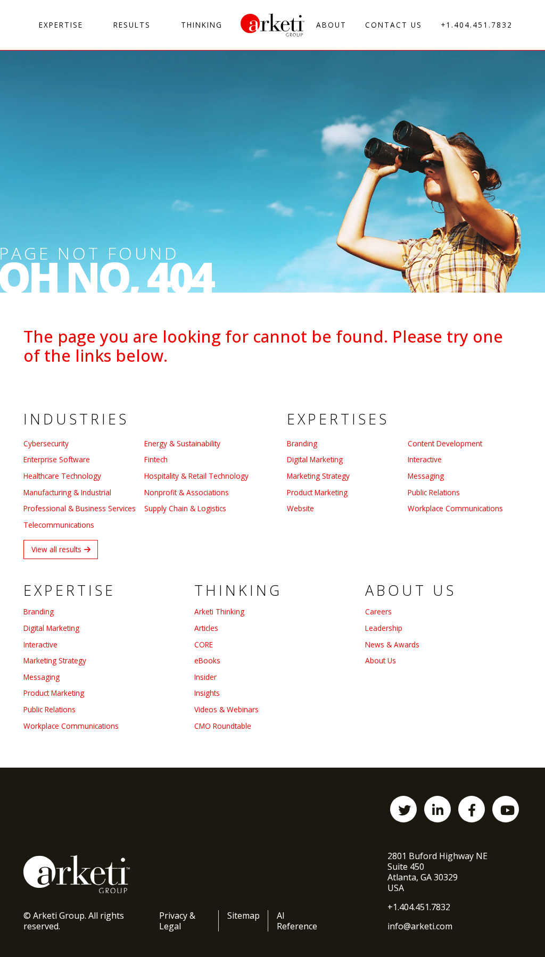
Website (300, 508)
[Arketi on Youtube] (505, 809)
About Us (380, 660)
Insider (205, 677)
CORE (203, 644)
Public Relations (434, 492)
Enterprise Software (56, 459)
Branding (302, 443)
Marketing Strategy (318, 475)
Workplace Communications (455, 508)
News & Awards (392, 644)
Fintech (156, 459)
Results (132, 25)
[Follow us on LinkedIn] (437, 809)
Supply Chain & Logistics (185, 508)
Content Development (445, 443)
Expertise (61, 25)
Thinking (201, 25)
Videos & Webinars (226, 709)
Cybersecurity (46, 443)
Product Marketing (317, 492)
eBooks (207, 660)
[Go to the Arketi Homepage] (272, 25)
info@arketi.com (419, 926)
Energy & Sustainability (182, 443)
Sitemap (243, 915)
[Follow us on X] (403, 809)
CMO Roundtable (222, 726)
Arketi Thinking (219, 611)
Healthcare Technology (62, 475)
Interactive (425, 459)
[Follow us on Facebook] (471, 809)
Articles (206, 628)
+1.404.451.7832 (477, 25)
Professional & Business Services (79, 508)
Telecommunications (58, 524)
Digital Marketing (315, 459)
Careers (378, 611)
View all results (56, 549)
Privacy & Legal (177, 921)
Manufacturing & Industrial (67, 492)
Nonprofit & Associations (186, 492)
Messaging (426, 475)
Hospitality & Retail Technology (196, 475)
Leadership (383, 628)
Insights (207, 693)
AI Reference (297, 921)
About (331, 25)
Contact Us (393, 25)
